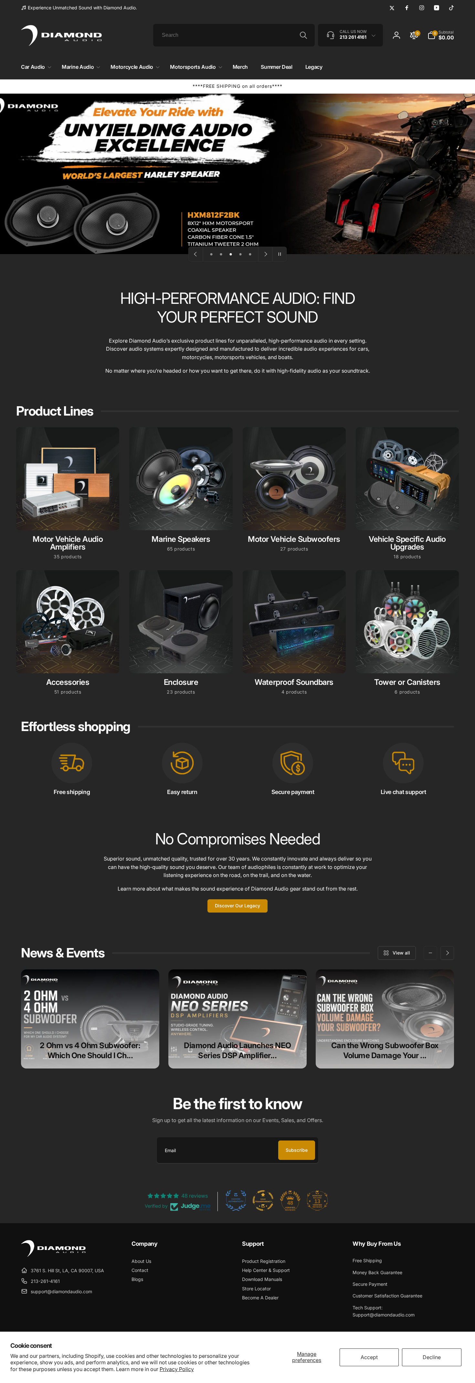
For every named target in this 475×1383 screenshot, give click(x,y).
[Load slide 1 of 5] (211, 254)
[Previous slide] (196, 254)
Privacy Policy (177, 1369)
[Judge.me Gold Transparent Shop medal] (263, 1200)
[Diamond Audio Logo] (53, 1255)
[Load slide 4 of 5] (240, 254)
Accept (369, 1357)
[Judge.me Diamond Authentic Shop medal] (236, 1200)
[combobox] (234, 35)
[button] (35, 67)
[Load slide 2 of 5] (221, 254)
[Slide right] (447, 953)
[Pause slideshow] (279, 254)
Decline (432, 1357)
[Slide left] (430, 953)
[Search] (303, 35)
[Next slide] (265, 254)
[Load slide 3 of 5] (231, 254)
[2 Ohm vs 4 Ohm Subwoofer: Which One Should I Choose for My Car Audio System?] (90, 1018)
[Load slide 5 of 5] (250, 254)
